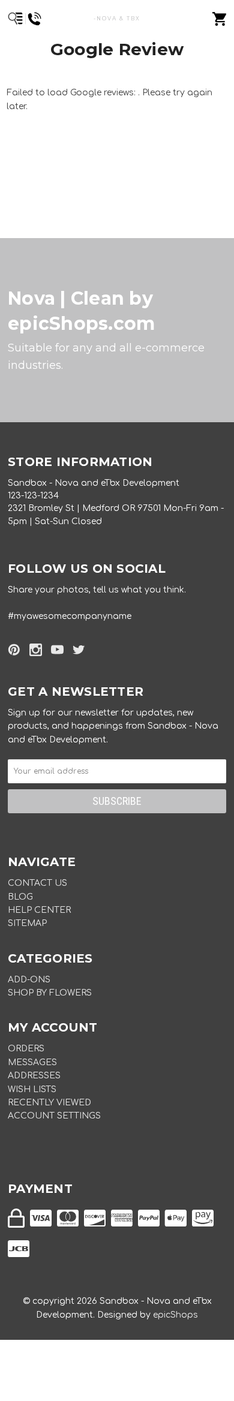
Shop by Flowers (50, 992)
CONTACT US (37, 883)
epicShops (175, 1314)
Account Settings (54, 1115)
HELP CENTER (39, 910)
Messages (32, 1062)
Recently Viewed (49, 1102)
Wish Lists (32, 1089)
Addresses (34, 1075)
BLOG (20, 896)
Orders (26, 1048)
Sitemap (27, 923)
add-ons (29, 979)
